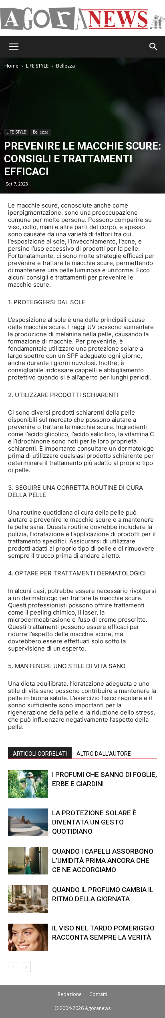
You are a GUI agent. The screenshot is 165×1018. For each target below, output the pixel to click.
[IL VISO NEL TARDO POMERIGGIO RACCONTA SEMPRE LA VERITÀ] (28, 937)
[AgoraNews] (82, 18)
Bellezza (65, 65)
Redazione (70, 994)
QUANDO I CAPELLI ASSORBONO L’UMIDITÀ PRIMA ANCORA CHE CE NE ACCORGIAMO (102, 860)
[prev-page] (13, 967)
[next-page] (26, 967)
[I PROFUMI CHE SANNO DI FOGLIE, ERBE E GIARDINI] (28, 784)
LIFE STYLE (37, 65)
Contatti (98, 994)
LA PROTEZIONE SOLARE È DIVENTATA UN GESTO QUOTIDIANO (94, 822)
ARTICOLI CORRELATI (40, 754)
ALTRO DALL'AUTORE (103, 754)
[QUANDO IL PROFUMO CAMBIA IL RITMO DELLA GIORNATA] (28, 899)
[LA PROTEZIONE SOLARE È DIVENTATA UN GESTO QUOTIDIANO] (28, 822)
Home (11, 65)
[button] (13, 47)
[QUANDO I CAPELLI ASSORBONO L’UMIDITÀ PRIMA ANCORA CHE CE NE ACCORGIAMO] (28, 860)
